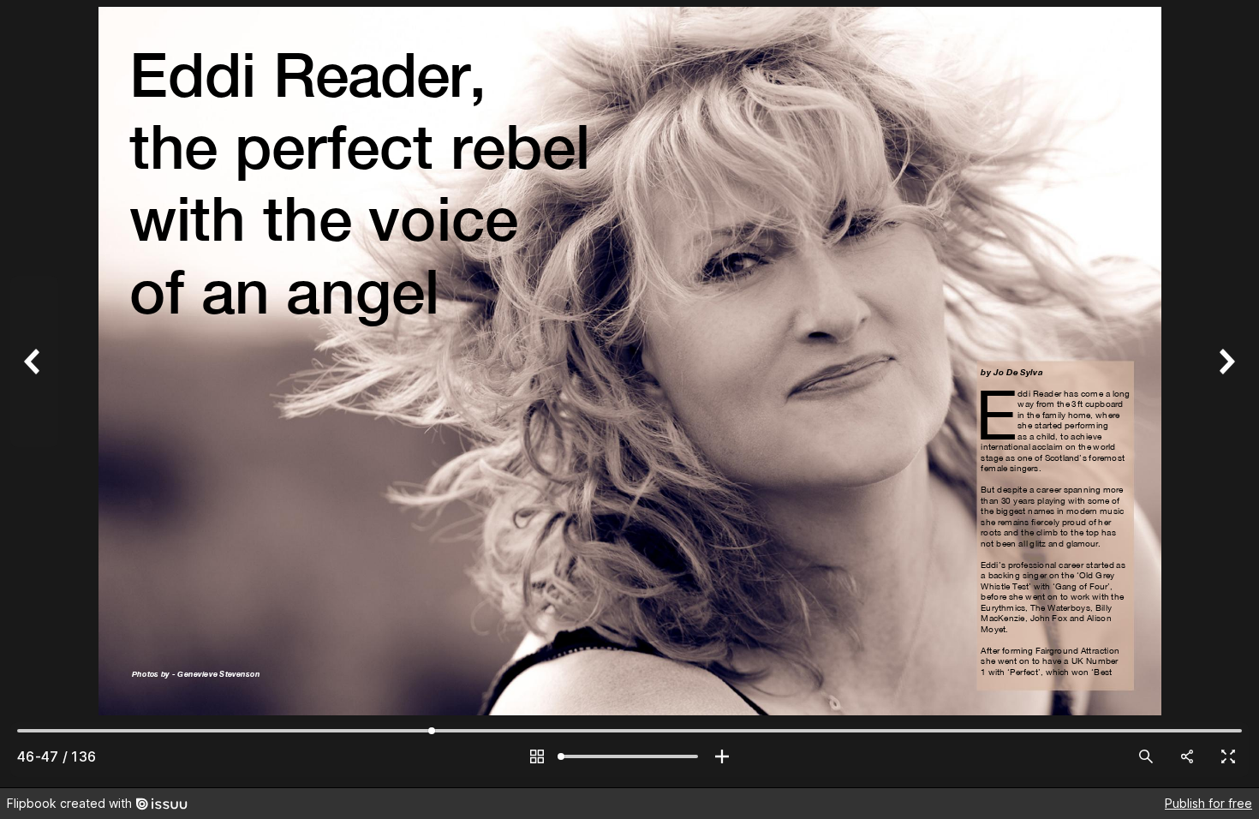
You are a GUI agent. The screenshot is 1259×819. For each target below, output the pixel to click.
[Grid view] (537, 756)
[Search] (1146, 756)
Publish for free (1208, 803)
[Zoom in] (722, 756)
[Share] (1187, 756)
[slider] (629, 756)
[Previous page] (34, 393)
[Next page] (1224, 393)
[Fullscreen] (1228, 756)
